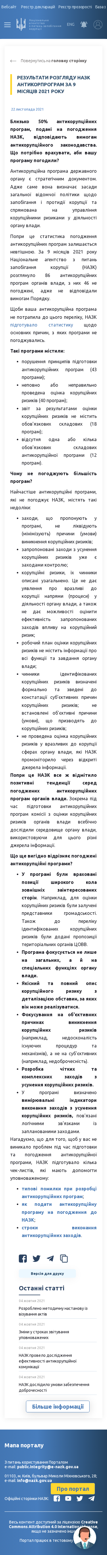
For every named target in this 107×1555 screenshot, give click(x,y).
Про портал (72, 1488)
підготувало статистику (41, 324)
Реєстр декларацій (38, 7)
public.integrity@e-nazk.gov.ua (47, 1466)
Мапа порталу (24, 1445)
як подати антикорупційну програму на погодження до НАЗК (59, 1212)
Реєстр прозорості (75, 7)
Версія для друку (47, 1273)
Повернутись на (54, 60)
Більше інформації (58, 1406)
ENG (70, 24)
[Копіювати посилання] (64, 1260)
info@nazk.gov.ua (34, 1480)
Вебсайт (9, 7)
